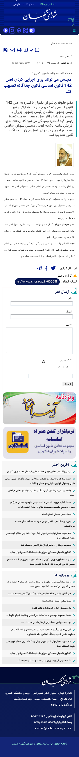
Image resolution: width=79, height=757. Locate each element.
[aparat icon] (19, 31)
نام (70, 298)
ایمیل (69, 311)
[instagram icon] (12, 31)
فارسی (16, 4)
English (30, 4)
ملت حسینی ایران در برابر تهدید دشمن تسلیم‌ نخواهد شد (44, 660)
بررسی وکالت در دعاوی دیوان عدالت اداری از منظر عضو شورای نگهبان (39, 471)
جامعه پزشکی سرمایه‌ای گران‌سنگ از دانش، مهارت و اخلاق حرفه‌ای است (41, 493)
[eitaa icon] (25, 31)
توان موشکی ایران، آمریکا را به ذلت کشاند (51, 608)
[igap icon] (32, 31)
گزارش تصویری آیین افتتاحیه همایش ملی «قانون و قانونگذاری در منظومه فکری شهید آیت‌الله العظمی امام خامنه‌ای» (43, 632)
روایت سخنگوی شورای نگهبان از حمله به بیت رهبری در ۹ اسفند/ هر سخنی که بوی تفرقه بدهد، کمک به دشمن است (41, 562)
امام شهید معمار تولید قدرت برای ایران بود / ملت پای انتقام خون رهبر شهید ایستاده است (40, 535)
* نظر (68, 324)
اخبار (53, 43)
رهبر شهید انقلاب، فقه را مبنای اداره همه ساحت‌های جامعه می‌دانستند (45, 524)
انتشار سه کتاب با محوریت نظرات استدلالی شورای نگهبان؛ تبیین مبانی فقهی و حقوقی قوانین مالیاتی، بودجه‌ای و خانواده (40, 481)
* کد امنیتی (65, 360)
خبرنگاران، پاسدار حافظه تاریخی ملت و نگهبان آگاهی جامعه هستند (39, 593)
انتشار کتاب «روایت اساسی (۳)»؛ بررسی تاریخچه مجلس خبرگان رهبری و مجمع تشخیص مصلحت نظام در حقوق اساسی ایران (42, 505)
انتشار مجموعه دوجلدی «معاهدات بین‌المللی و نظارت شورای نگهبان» (38, 615)
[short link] (37, 281)
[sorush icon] (5, 31)
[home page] (54, 12)
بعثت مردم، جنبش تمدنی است (56, 514)
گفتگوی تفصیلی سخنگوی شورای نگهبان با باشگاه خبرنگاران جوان (40, 552)
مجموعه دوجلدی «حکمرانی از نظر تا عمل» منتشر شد (46, 545)
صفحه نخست (65, 43)
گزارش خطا (64, 275)
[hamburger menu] (74, 30)
